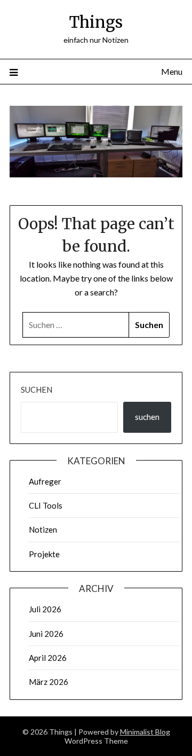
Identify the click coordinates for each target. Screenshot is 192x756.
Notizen (43, 529)
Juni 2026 (46, 633)
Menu (171, 71)
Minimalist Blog (145, 731)
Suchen (36, 389)
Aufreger (45, 481)
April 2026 (48, 658)
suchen (147, 417)
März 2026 (48, 682)
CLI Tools (45, 505)
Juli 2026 (45, 609)
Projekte (44, 554)
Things (96, 22)
